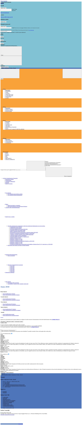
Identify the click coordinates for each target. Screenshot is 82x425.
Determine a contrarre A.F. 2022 (16, 238)
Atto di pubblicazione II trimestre (9, 298)
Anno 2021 (12, 268)
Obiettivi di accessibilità (7, 402)
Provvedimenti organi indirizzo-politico (15, 194)
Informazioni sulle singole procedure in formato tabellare (18, 245)
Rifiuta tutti (10, 321)
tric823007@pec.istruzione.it (15, 385)
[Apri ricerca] (72, 73)
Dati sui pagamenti (11, 255)
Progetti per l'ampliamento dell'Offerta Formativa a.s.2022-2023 (22, 233)
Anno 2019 (12, 270)
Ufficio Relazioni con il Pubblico (9, 400)
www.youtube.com (4, 354)
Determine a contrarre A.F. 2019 (16, 243)
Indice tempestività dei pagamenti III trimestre (11, 305)
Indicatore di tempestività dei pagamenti (53, 164)
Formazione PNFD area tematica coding (17, 230)
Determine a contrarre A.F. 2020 (16, 242)
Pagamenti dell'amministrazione (52, 163)
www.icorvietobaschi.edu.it (5, 333)
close (2, 78)
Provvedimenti (8, 192)
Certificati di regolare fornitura (16, 228)
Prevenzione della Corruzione (13, 282)
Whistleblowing (6, 403)
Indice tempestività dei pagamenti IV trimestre (11, 310)
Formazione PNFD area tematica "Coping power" (19, 236)
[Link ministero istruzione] (5, 2)
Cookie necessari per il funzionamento (7, 330)
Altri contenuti (8, 281)
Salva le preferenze (9, 372)
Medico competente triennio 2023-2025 (17, 231)
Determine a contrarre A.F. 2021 (16, 239)
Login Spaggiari (31, 30)
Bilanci (6, 204)
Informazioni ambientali (9, 272)
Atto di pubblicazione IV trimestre (9, 309)
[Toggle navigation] (9, 73)
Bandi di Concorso (8, 183)
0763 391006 (7, 382)
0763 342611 (7, 383)
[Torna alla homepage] (41, 68)
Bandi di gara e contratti (10, 216)
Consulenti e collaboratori (10, 181)
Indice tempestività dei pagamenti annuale (11, 315)
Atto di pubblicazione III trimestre (9, 304)
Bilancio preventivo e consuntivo (14, 205)
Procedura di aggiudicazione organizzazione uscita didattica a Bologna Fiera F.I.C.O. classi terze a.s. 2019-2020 (31, 244)
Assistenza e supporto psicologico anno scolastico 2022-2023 (21, 234)
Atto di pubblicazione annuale (8, 314)
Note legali (5, 398)
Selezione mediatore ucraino (15, 237)
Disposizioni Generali (9, 179)
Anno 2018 (12, 271)
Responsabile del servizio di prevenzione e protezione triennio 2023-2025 (24, 232)
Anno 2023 (12, 265)
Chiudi (2, 36)
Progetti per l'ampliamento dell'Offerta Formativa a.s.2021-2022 (22, 241)
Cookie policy (5, 397)
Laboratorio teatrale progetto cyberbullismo (18, 235)
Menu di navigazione (67, 176)
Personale (7, 182)
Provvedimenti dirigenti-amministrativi (15, 195)
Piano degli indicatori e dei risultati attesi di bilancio (17, 206)
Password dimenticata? (4, 12)
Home (47, 161)
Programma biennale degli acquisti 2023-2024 (18, 229)
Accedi (2, 3)
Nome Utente (14, 9)
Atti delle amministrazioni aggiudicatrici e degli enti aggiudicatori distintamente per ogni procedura (26, 225)
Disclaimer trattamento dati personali (7, 414)
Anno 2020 (12, 269)
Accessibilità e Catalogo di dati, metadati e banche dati (18, 283)
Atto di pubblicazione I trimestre (9, 293)
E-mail (13, 27)
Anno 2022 (12, 267)
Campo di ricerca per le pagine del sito (7, 169)
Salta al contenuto (3, 0)
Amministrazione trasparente (8, 405)
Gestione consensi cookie (7, 404)
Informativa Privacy (6, 399)
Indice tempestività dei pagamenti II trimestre (11, 300)
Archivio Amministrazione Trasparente (53, 162)
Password (13, 10)
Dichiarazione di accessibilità (8, 401)
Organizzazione (8, 180)
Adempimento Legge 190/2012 (16, 227)
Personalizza (3, 321)
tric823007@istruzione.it (15, 384)
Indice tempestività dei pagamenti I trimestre (11, 294)
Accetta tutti (19, 321)
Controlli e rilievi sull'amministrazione (12, 207)
